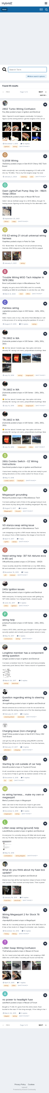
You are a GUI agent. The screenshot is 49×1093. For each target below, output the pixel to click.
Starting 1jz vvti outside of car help (21, 764)
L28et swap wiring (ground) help (20, 828)
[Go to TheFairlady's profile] (5, 942)
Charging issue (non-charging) (19, 731)
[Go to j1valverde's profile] (5, 332)
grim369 (5, 528)
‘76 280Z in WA (10, 338)
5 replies (22, 603)
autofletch (6, 1003)
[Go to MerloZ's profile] (5, 788)
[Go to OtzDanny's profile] (5, 154)
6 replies (25, 714)
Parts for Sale (29, 241)
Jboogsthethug (8, 703)
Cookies (31, 1084)
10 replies (26, 144)
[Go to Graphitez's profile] (5, 229)
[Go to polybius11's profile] (5, 614)
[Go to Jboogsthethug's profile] (5, 691)
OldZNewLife (7, 197)
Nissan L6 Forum (32, 951)
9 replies (23, 508)
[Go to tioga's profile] (5, 864)
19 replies (27, 931)
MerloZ (5, 800)
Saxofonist (6, 467)
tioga (4, 876)
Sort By (43, 95)
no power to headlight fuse (17, 999)
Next (41, 92)
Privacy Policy (20, 1084)
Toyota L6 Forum (29, 767)
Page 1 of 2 (24, 92)
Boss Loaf (6, 283)
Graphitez (6, 241)
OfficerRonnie (7, 562)
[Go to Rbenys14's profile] (5, 489)
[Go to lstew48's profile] (5, 758)
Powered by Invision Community (24, 1089)
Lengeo (5, 659)
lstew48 (5, 767)
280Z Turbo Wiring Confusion (18, 108)
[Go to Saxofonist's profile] (5, 455)
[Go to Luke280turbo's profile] (5, 822)
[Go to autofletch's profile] (5, 993)
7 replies (22, 982)
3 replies (25, 747)
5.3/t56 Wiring (10, 160)
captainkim (6, 311)
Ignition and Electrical (32, 112)
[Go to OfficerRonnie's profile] (5, 550)
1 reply (21, 539)
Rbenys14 (6, 498)
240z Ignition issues (13, 589)
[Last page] (46, 92)
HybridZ (7, 3)
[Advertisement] (24, 38)
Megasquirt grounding (14, 494)
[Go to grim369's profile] (5, 519)
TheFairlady (7, 951)
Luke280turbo (7, 831)
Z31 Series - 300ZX (34, 562)
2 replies (21, 636)
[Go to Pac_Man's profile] (5, 103)
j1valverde (6, 341)
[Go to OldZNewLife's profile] (5, 185)
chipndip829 (7, 920)
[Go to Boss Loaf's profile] (5, 271)
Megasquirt (26, 800)
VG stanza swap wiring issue (18, 525)
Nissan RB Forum (33, 197)
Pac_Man (5, 112)
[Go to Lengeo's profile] (5, 647)
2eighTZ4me (7, 734)
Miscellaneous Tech (32, 283)
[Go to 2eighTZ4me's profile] (5, 725)
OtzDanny (6, 164)
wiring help (8, 619)
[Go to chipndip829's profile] (5, 908)
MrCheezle (6, 592)
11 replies (26, 777)
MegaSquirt (30, 920)
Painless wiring (10, 308)
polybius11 (6, 623)
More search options (37, 76)
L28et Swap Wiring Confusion (19, 948)
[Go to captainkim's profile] (5, 302)
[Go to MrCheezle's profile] (5, 583)
